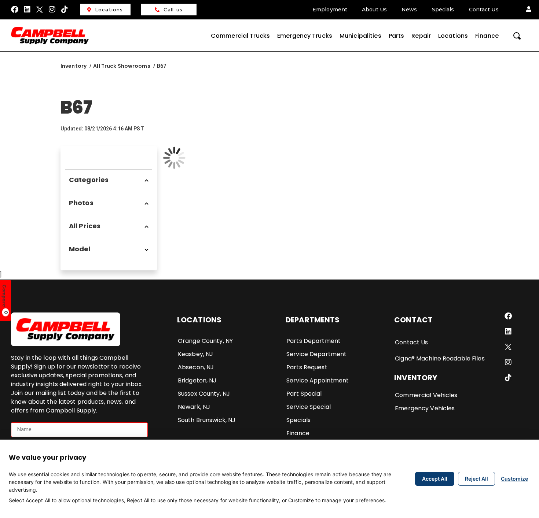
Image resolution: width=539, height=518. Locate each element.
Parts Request (306, 367)
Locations (109, 9)
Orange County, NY (205, 341)
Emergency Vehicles (425, 408)
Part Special (304, 393)
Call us (173, 9)
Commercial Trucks (240, 36)
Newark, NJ (194, 407)
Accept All (434, 479)
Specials (443, 9)
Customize (514, 479)
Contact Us (484, 9)
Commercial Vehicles (426, 395)
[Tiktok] (65, 9)
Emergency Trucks (304, 36)
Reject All (476, 479)
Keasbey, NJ (195, 354)
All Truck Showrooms (121, 66)
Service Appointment (317, 380)
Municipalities (360, 36)
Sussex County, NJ (204, 393)
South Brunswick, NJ (206, 420)
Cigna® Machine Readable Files (439, 358)
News (409, 9)
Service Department (316, 354)
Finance (487, 36)
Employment (329, 9)
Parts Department (313, 341)
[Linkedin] (27, 9)
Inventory (73, 66)
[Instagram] (52, 9)
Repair (421, 36)
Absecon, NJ (196, 367)
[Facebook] (14, 9)
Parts (396, 36)
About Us (374, 9)
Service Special (308, 407)
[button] (528, 9)
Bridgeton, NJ (197, 380)
